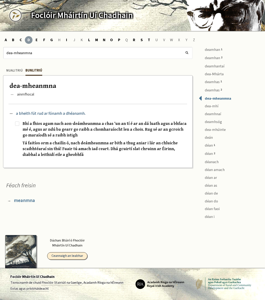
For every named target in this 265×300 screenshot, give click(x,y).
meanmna (24, 200)
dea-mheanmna (217, 98)
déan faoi (212, 209)
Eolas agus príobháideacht (29, 288)
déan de (211, 193)
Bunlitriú (33, 70)
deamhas (213, 82)
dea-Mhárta (214, 74)
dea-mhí (211, 106)
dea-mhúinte (215, 129)
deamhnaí (212, 114)
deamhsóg (213, 121)
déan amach (214, 169)
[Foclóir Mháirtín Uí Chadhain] (15, 15)
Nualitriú (14, 70)
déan (209, 145)
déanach (211, 162)
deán (208, 137)
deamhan (213, 49)
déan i (209, 216)
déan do (211, 201)
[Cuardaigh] (186, 53)
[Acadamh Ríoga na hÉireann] (160, 284)
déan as (210, 185)
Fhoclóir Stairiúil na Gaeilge (62, 282)
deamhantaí (214, 66)
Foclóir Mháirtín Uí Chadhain (32, 276)
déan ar (210, 177)
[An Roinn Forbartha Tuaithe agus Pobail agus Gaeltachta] (224, 284)
